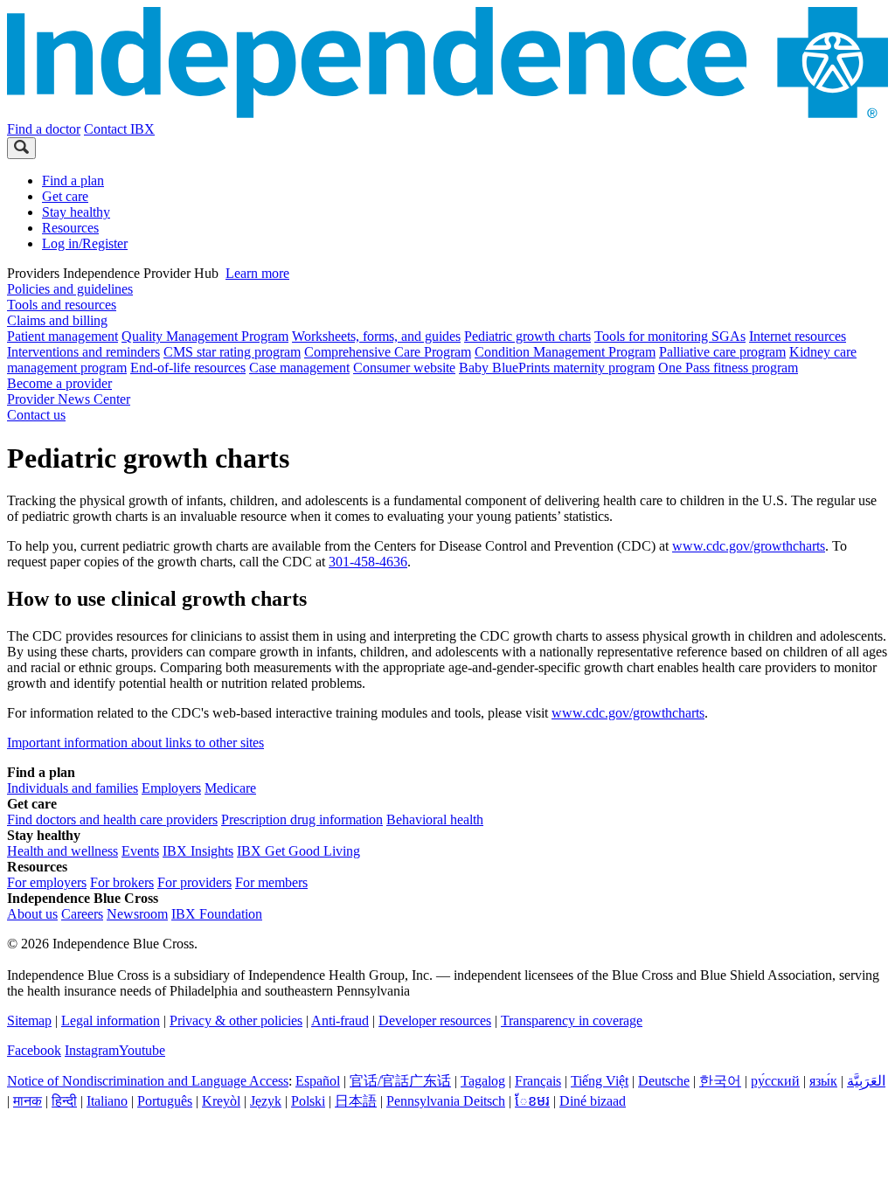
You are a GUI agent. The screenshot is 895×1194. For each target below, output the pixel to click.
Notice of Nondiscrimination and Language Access (147, 1080)
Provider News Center (68, 399)
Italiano (107, 1100)
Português (164, 1100)
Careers (82, 913)
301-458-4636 (368, 561)
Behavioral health (434, 819)
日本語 (356, 1100)
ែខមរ (532, 1100)
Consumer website (404, 367)
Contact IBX (119, 128)
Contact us (36, 414)
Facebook (34, 1050)
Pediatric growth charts (527, 336)
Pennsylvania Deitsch (445, 1100)
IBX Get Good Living (298, 850)
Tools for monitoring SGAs (670, 336)
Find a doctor (43, 128)
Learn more (257, 273)
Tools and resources (61, 304)
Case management (299, 367)
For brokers (122, 882)
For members (271, 882)
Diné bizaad (592, 1100)
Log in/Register (85, 243)
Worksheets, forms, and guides (376, 336)
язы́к (823, 1080)
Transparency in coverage (571, 1020)
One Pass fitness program (728, 367)
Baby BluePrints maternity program (557, 367)
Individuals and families (72, 788)
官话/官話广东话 (400, 1080)
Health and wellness (62, 850)
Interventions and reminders (83, 351)
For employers (47, 882)
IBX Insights (198, 850)
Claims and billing (57, 320)
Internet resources (797, 336)
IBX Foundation (216, 913)
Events (140, 850)
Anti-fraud (340, 1020)
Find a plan (73, 180)
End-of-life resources (188, 367)
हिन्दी (64, 1100)
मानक (27, 1100)
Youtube (142, 1050)
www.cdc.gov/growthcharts (748, 545)
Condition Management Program (565, 351)
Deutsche (664, 1080)
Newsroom (137, 913)
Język (265, 1100)
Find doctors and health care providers (112, 819)
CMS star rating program (232, 351)
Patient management (62, 336)
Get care (65, 196)
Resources (70, 227)
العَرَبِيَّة (866, 1080)
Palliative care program (722, 351)
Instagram (92, 1050)
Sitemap (29, 1020)
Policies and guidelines (70, 288)
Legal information (110, 1020)
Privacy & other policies (236, 1020)
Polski (308, 1100)
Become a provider (59, 383)
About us (32, 913)
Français (538, 1080)
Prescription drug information (302, 819)
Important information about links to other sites (135, 742)
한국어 (720, 1080)
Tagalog (483, 1080)
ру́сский (775, 1080)
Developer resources (434, 1020)
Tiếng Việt (599, 1080)
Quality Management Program (204, 336)
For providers (194, 882)
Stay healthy (76, 212)
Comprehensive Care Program (387, 351)
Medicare (230, 788)
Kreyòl (221, 1100)
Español (317, 1080)
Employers (171, 788)
